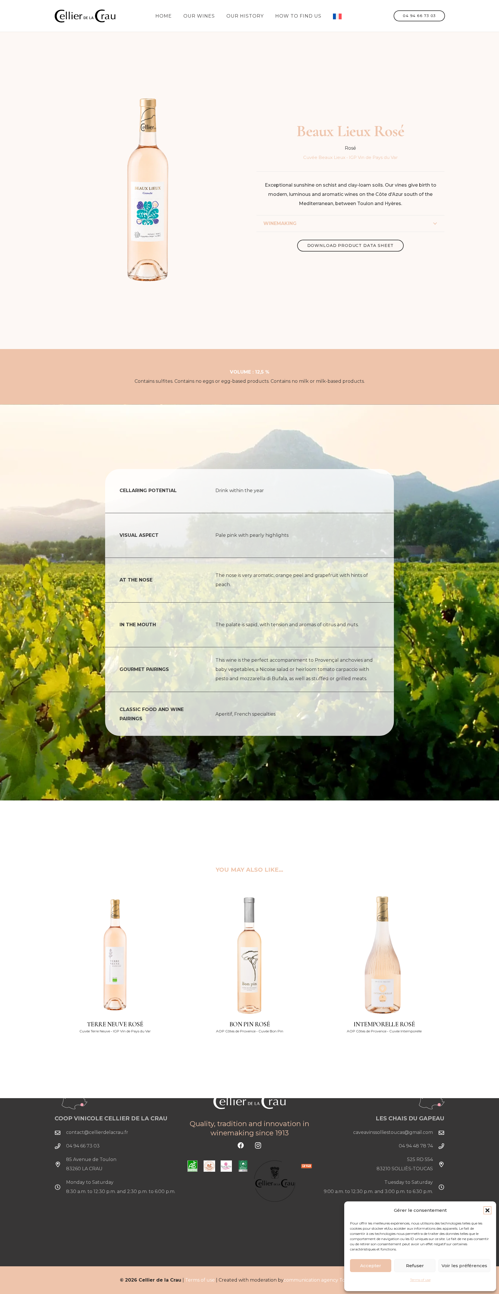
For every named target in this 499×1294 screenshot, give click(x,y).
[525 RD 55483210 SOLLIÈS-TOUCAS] (438, 1164)
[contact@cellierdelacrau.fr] (60, 1132)
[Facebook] (241, 1146)
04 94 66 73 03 (83, 1146)
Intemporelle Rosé (384, 1024)
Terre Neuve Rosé (115, 1024)
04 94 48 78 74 (416, 1146)
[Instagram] (258, 1146)
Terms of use (420, 1280)
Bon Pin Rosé (249, 1024)
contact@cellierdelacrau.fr (97, 1132)
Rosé (350, 148)
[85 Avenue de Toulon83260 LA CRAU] (60, 1164)
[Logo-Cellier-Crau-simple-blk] (85, 16)
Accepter (370, 1265)
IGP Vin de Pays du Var (373, 157)
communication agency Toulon (320, 1280)
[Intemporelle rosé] (384, 955)
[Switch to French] (338, 16)
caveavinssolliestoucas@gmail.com (393, 1132)
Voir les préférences (464, 1265)
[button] (487, 1210)
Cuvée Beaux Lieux (324, 157)
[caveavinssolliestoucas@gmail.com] (438, 1132)
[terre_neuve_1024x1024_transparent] (115, 955)
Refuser (415, 1265)
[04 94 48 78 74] (438, 1146)
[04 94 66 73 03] (60, 1146)
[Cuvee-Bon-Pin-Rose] (249, 955)
